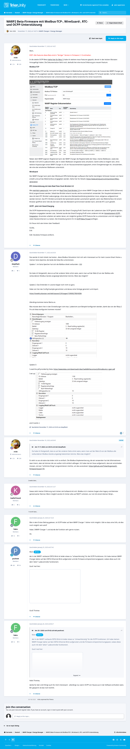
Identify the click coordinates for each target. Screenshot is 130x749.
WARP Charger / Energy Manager (50, 31)
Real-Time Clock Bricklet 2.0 (70, 190)
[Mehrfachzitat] (30, 245)
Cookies (48, 745)
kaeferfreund (15, 498)
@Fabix (37, 552)
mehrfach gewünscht (40, 190)
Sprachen (8, 745)
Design (17, 745)
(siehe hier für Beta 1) (56, 60)
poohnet (15, 559)
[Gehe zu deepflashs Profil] (15, 256)
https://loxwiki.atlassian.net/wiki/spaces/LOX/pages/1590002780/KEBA (55, 293)
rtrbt (14, 31)
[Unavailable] (70, 81)
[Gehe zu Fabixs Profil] (15, 521)
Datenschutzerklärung (29, 745)
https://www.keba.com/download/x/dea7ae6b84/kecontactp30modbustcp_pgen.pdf (84, 369)
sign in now (51, 710)
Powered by (116, 745)
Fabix (16, 529)
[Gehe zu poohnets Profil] (15, 551)
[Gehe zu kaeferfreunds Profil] (15, 490)
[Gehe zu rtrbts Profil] (7, 31)
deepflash (16, 264)
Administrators (16, 60)
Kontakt (41, 745)
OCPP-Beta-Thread (84, 219)
